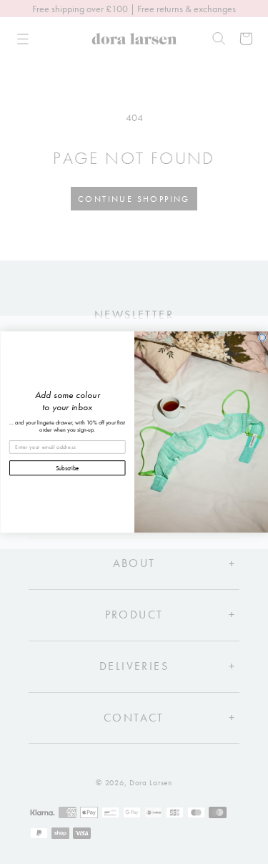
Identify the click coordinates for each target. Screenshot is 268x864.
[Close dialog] (262, 337)
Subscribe (67, 468)
